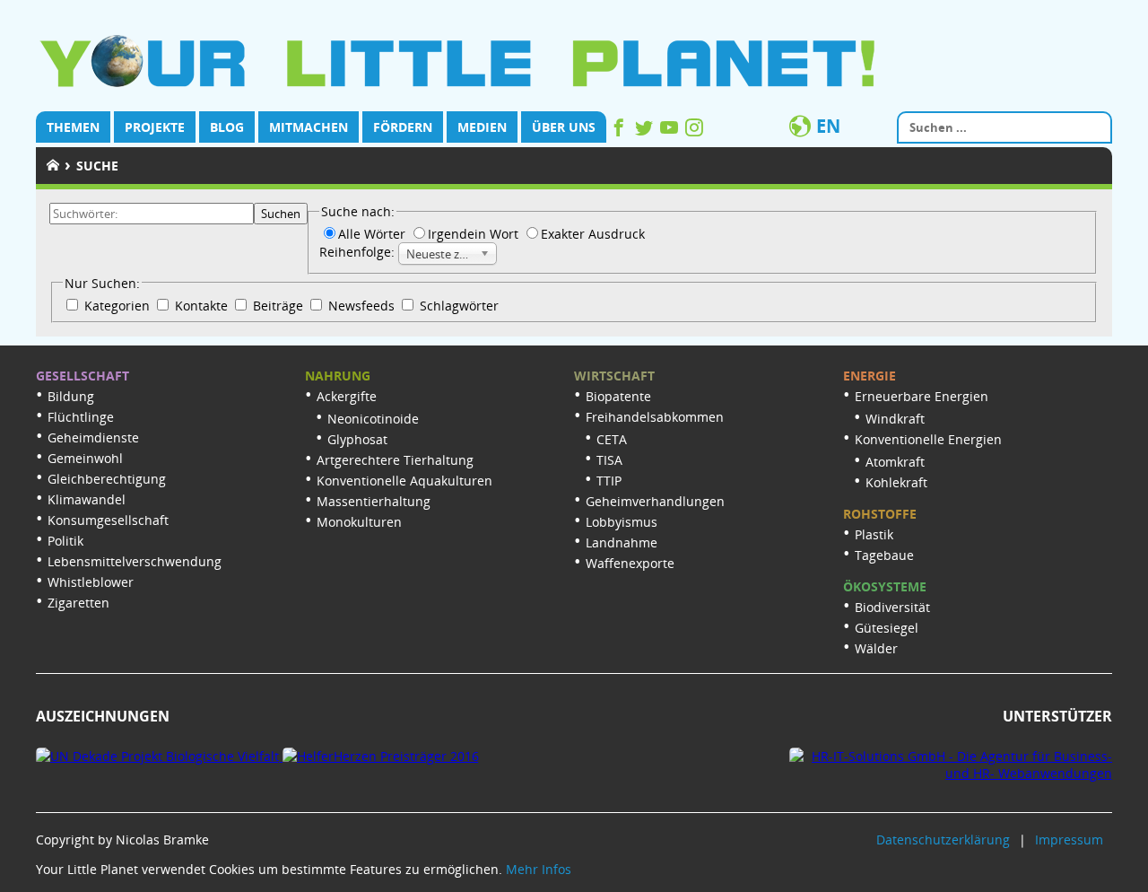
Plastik (874, 534)
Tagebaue (884, 555)
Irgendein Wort (475, 233)
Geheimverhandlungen (655, 501)
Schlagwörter (457, 305)
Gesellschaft (82, 375)
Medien (482, 127)
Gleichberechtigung (107, 478)
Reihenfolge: (358, 251)
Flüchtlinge (81, 416)
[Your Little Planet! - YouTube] (671, 130)
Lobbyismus (621, 521)
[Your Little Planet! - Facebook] (620, 130)
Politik (65, 540)
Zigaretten (78, 602)
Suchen (280, 214)
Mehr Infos (538, 869)
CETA (611, 439)
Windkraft (895, 418)
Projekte (155, 127)
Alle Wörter (373, 233)
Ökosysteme (884, 586)
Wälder (876, 648)
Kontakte (201, 305)
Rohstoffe (880, 513)
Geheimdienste (93, 437)
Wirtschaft (614, 375)
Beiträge (278, 305)
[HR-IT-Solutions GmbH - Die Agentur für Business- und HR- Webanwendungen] (950, 773)
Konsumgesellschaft (108, 520)
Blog (227, 127)
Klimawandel (87, 499)
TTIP (609, 480)
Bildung (71, 396)
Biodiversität (892, 607)
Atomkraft (895, 461)
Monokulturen (359, 521)
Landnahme (621, 542)
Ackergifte (347, 396)
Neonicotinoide (373, 418)
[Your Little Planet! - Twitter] (646, 130)
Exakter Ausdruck (593, 233)
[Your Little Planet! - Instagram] (694, 130)
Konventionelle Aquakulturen (404, 480)
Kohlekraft (896, 482)
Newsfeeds (361, 305)
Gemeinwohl (85, 458)
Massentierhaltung (373, 501)
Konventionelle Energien (928, 439)
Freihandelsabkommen (655, 416)
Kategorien (117, 305)
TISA (609, 459)
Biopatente (618, 396)
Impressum (1069, 839)
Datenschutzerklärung (943, 839)
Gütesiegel (886, 627)
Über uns (564, 127)
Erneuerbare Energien (921, 396)
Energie (869, 375)
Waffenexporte (630, 563)
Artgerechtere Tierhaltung (395, 459)
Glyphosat (357, 439)
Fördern (402, 127)
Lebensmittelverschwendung (135, 561)
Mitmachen (308, 127)
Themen (73, 127)
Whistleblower (91, 581)
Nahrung (337, 375)
